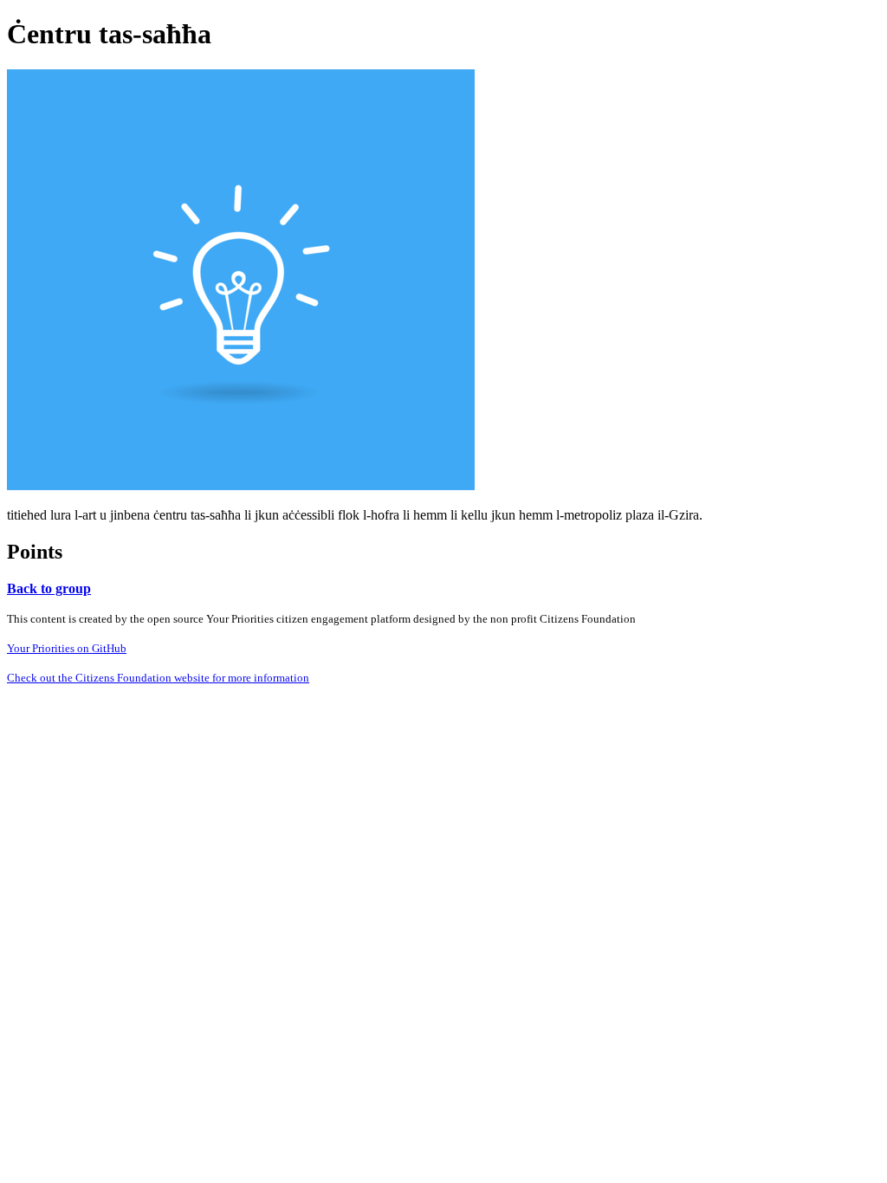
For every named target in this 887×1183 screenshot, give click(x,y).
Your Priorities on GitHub (66, 648)
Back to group (49, 588)
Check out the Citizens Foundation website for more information (158, 677)
